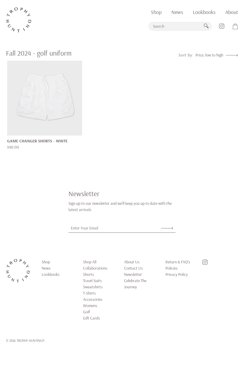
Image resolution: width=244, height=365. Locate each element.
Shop (156, 12)
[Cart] (235, 28)
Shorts (88, 274)
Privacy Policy (176, 274)
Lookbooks (204, 12)
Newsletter (133, 274)
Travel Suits (92, 280)
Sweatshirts (93, 287)
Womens (90, 305)
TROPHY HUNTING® (30, 340)
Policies (171, 268)
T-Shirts (89, 293)
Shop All (89, 262)
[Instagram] (221, 28)
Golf (86, 311)
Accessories (92, 299)
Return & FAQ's (177, 262)
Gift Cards (91, 318)
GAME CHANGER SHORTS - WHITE (37, 141)
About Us (132, 262)
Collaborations (95, 268)
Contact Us (133, 268)
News (177, 12)
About (231, 12)
